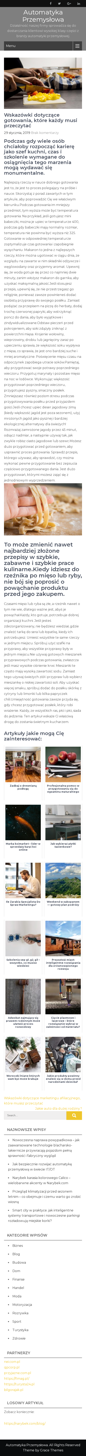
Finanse (18, 1279)
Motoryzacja (22, 1305)
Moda (16, 1296)
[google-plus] (68, 3)
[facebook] (50, 3)
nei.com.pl (12, 1362)
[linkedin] (78, 3)
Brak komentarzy (45, 133)
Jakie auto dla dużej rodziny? (58, 1108)
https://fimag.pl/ (16, 1379)
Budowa (19, 1262)
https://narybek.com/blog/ (24, 1423)
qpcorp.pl (12, 1367)
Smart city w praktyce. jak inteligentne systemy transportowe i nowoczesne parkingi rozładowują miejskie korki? (44, 1215)
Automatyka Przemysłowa (43, 15)
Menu (11, 46)
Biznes (17, 1246)
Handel (18, 1288)
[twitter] (58, 3)
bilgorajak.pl (13, 1390)
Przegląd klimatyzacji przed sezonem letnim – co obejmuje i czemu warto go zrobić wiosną (44, 1197)
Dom (16, 1271)
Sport (16, 1321)
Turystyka (20, 1330)
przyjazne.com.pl (17, 1373)
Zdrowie (19, 1338)
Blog (16, 1254)
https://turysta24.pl (19, 1384)
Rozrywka (20, 1313)
